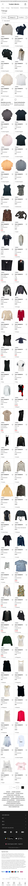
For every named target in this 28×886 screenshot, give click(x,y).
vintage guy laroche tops (13, 801)
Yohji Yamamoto (15, 8)
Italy (25, 878)
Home (2, 8)
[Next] (17, 787)
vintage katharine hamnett (18, 798)
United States (14, 878)
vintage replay (5, 798)
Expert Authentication (19, 102)
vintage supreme (20, 800)
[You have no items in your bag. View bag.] (25, 4)
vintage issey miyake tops (13, 795)
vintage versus (19, 793)
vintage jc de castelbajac (8, 800)
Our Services (5, 815)
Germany (19, 878)
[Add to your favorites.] (12, 38)
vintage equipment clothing (13, 803)
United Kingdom (8, 878)
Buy (3, 818)
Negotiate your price (6, 102)
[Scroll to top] (22, 787)
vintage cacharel (16, 792)
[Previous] (10, 787)
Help (3, 824)
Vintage (7, 8)
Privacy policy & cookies (13, 847)
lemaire (8, 792)
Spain (22, 878)
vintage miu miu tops (8, 796)
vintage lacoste (19, 796)
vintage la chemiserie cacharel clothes (13, 805)
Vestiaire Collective (8, 827)
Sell (3, 821)
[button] (25, 4)
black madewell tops (14, 806)
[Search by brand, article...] (2, 4)
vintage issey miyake (8, 793)
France (3, 878)
